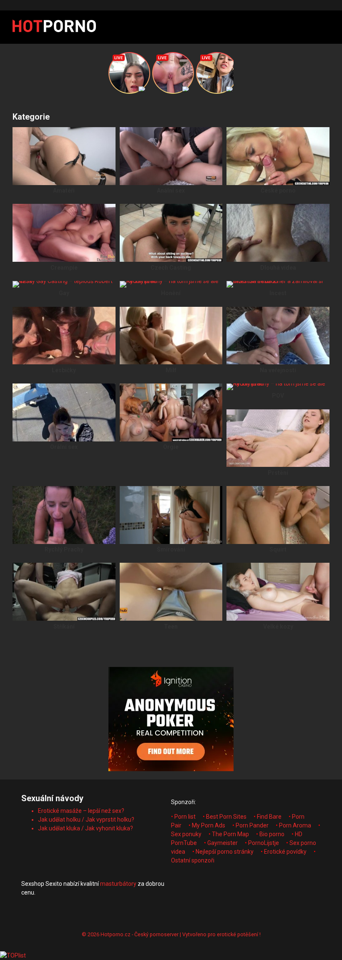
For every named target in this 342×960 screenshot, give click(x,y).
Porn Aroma (295, 825)
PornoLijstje (263, 843)
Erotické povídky (285, 851)
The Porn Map (230, 834)
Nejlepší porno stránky (225, 851)
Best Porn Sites (226, 816)
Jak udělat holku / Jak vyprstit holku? (86, 819)
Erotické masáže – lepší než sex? (81, 810)
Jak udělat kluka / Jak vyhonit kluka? (85, 828)
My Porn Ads (208, 825)
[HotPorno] (54, 27)
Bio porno (271, 834)
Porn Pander (252, 825)
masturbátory (118, 883)
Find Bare (269, 816)
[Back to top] (314, 934)
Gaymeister (222, 843)
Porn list (185, 816)
